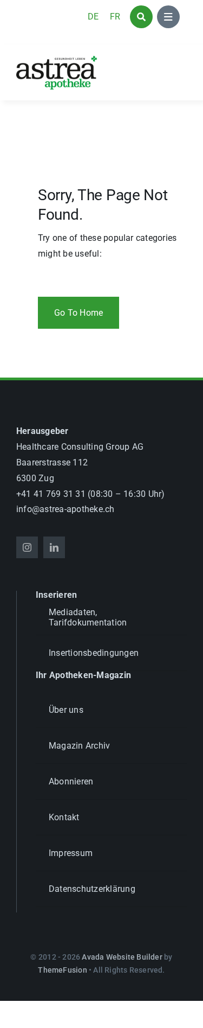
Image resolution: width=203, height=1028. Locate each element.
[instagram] (27, 547)
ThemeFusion (62, 970)
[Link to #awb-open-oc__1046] (141, 16)
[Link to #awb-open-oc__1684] (168, 16)
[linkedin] (54, 547)
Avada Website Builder (122, 957)
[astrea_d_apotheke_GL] (56, 59)
